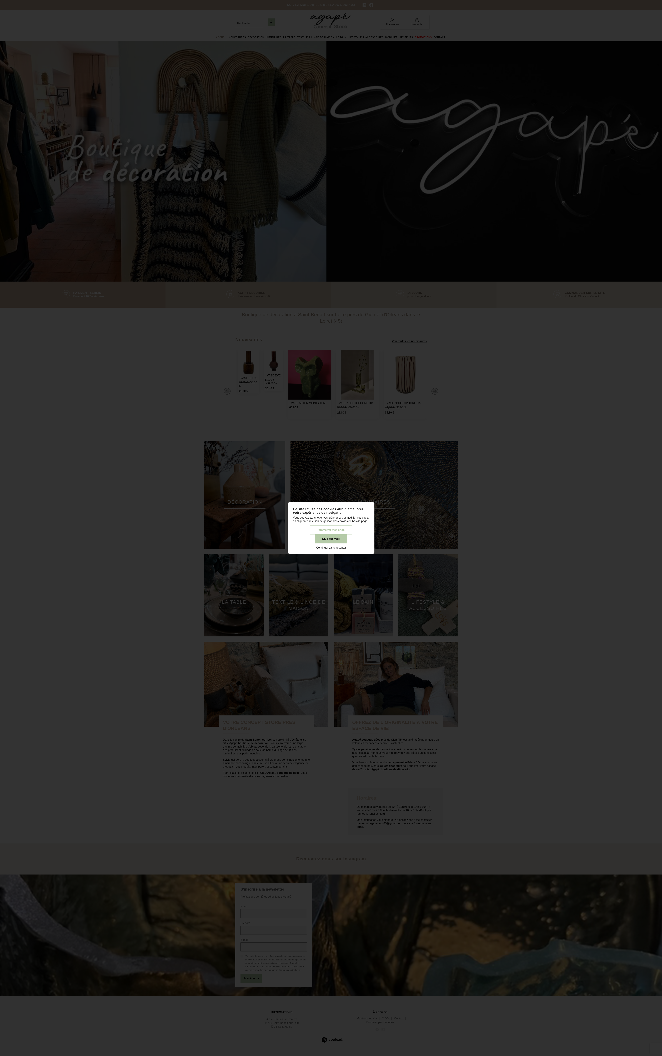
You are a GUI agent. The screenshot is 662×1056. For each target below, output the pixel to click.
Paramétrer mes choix (331, 529)
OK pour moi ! (331, 538)
